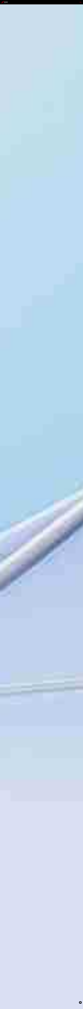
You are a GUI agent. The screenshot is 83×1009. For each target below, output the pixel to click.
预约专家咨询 (5, 521)
